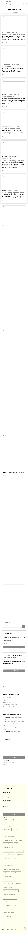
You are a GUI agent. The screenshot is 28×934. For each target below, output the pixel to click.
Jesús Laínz (16, 862)
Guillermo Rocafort (8, 887)
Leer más (4, 42)
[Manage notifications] (25, 928)
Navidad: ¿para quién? (7, 702)
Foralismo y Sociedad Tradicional (18, 721)
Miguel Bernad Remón (9, 851)
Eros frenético (8, 97)
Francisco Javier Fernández (10, 894)
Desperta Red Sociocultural (10, 905)
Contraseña (5, 749)
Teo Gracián (15, 829)
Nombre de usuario (7, 743)
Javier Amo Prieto (8, 876)
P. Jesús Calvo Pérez (8, 840)
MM (16, 843)
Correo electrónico (8, 640)
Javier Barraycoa (16, 872)
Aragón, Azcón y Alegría (8, 700)
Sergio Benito (7, 833)
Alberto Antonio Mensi (9, 912)
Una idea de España (7, 697)
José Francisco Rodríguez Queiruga (11, 869)
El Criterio (8, 1)
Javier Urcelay (7, 858)
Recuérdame (7, 760)
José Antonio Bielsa (8, 880)
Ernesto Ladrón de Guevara (10, 898)
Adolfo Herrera (7, 916)
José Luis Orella (7, 862)
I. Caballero (18, 883)
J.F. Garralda (6, 872)
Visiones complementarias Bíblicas (10, 706)
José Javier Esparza (8, 865)
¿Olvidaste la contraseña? (8, 762)
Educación (17, 190)
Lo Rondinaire (20, 851)
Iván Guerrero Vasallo (8, 883)
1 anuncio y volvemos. (15, 731)
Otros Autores (19, 840)
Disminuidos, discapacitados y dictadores (13, 160)
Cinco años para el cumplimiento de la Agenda (13, 33)
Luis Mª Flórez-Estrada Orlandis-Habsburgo (13, 854)
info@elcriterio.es (14, 929)
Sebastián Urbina (16, 833)
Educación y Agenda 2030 (13, 193)
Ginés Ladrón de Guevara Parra (11, 890)
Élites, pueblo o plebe (11, 129)
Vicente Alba (7, 829)
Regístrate (5, 764)
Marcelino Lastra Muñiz (9, 847)
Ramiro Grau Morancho (9, 836)
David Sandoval (7, 901)
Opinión (17, 29)
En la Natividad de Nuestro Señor (10, 704)
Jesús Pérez (16, 858)
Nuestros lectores (8, 843)
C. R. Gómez (6, 909)
